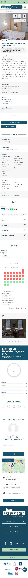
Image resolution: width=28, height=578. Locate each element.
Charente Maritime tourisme (8, 569)
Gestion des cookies (14, 557)
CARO (10, 573)
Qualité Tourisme (14, 564)
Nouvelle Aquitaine (18, 569)
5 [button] (19, 341)
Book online (14, 549)
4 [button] (15, 341)
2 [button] (9, 341)
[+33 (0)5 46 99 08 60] (1, 2)
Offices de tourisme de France (7, 564)
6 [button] (22, 341)
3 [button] (12, 341)
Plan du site (9, 555)
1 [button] (6, 341)
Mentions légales (17, 555)
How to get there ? (14, 526)
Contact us (15, 531)
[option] (14, 329)
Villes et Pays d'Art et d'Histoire (16, 573)
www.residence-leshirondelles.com (14, 493)
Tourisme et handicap (21, 564)
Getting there (7, 460)
